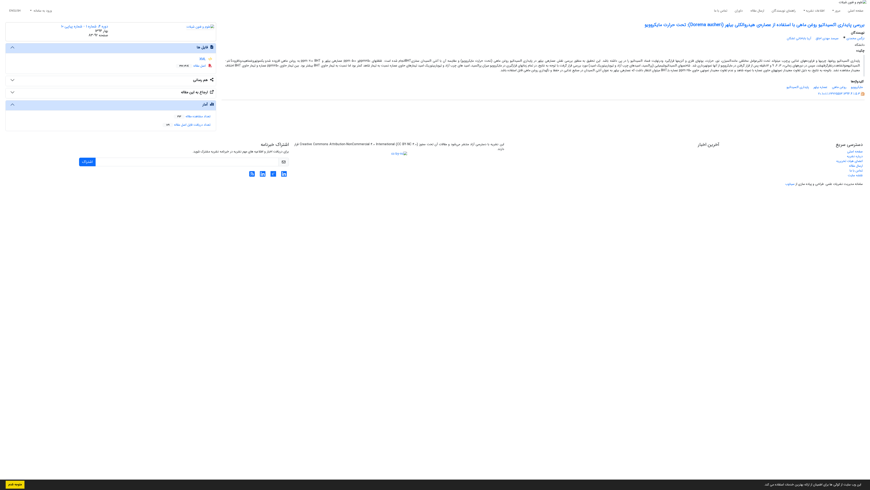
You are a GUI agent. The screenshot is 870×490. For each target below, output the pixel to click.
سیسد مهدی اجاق (827, 38)
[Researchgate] (273, 175)
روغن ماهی (839, 87)
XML (203, 59)
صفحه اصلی (855, 10)
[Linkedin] (284, 175)
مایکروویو (857, 87)
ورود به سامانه (42, 10)
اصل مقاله (193, 65)
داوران (739, 10)
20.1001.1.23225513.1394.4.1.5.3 (839, 93)
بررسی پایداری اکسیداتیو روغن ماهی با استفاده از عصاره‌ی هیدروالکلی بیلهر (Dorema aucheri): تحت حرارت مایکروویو (755, 24)
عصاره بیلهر (820, 87)
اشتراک (87, 162)
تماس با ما (720, 10)
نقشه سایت (855, 175)
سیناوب (790, 183)
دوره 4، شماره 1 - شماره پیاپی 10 (84, 26)
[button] (762, 485)
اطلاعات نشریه (815, 10)
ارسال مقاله (757, 10)
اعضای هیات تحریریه (849, 161)
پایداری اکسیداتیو (798, 87)
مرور (837, 10)
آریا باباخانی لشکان (799, 38)
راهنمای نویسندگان (784, 10)
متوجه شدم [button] (15, 484)
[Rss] (252, 175)
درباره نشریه (855, 156)
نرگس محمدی (855, 38)
